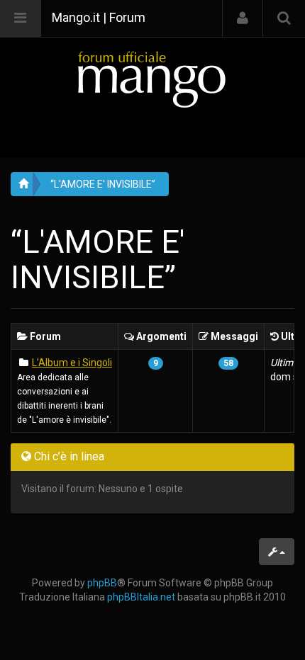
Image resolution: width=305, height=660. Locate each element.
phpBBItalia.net (141, 597)
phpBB (102, 582)
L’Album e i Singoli (72, 362)
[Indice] (152, 79)
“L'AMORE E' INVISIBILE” (102, 184)
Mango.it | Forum (98, 17)
